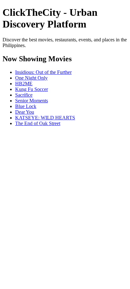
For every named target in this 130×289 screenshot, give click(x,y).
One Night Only (31, 78)
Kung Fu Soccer (31, 89)
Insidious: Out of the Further (43, 72)
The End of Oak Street (37, 123)
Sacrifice (23, 95)
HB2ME (23, 83)
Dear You (24, 112)
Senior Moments (31, 100)
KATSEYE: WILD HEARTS (45, 117)
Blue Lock (25, 106)
